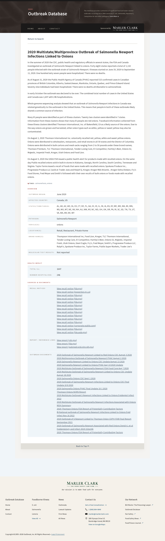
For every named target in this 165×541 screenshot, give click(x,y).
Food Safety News (133, 518)
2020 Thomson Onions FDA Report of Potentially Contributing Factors (90, 408)
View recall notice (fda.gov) (69, 288)
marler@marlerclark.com (99, 514)
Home (31, 28)
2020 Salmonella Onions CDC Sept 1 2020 (76, 378)
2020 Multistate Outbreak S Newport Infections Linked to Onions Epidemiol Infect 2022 (95, 397)
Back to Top (81, 446)
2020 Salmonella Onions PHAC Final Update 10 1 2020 (82, 388)
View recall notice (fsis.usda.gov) (72, 332)
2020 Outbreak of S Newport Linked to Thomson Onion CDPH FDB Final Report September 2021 (94, 420)
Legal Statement (58, 534)
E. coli (34, 505)
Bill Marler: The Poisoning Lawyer (139, 505)
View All (36, 518)
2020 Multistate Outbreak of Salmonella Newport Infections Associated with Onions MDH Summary (96, 404)
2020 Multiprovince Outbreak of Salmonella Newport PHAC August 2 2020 (91, 358)
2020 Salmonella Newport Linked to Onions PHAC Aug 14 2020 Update (90, 364)
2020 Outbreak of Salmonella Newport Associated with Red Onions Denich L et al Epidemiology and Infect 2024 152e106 (95, 427)
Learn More (113, 16)
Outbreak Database (132, 509)
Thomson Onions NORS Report (71, 391)
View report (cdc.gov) (67, 340)
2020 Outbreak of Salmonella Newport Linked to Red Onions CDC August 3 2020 (94, 354)
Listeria (35, 514)
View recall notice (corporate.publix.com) (76, 325)
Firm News (63, 514)
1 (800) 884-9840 (95, 509)
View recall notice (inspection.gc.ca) (73, 291)
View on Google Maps (97, 524)
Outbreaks (63, 505)
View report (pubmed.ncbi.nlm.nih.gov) (75, 346)
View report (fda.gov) (67, 343)
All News (62, 518)
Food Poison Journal (134, 523)
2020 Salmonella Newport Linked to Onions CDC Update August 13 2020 (90, 361)
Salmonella (36, 509)
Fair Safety (130, 514)
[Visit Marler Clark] (82, 484)
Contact (55, 28)
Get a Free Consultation (96, 505)
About (42, 28)
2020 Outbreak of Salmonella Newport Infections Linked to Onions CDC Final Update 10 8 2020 (93, 383)
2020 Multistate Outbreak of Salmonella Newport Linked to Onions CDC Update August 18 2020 (94, 373)
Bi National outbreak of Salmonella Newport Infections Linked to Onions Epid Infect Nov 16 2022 (93, 414)
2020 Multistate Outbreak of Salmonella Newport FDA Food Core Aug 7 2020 (93, 368)
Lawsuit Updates (65, 509)
